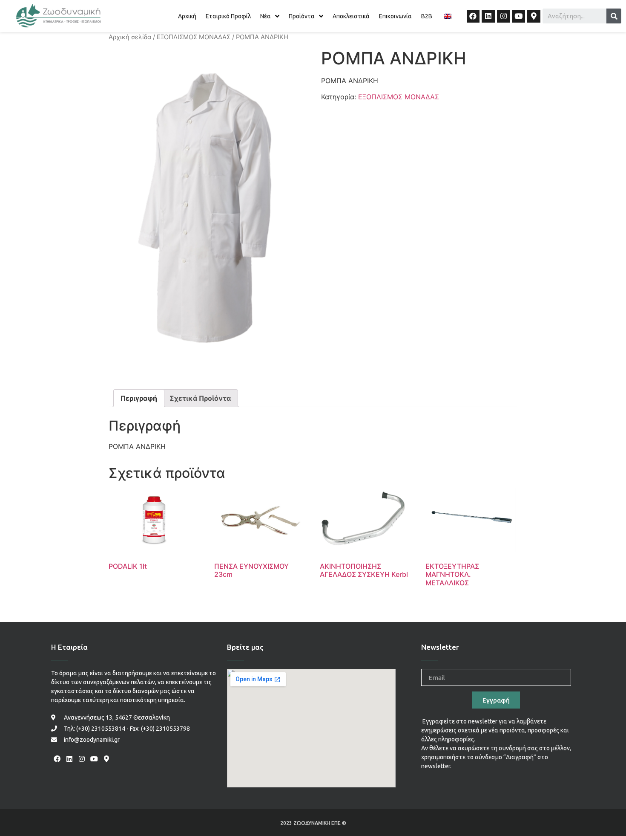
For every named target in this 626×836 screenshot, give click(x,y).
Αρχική (187, 16)
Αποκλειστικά (351, 16)
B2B (426, 16)
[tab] (138, 398)
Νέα (265, 16)
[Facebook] (473, 16)
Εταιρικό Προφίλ (228, 16)
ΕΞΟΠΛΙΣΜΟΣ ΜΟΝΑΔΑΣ (193, 37)
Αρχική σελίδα (130, 37)
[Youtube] (518, 16)
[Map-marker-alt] (533, 16)
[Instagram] (503, 16)
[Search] (613, 16)
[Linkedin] (488, 16)
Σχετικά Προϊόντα (200, 398)
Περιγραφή (139, 398)
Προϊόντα (302, 16)
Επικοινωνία (395, 16)
